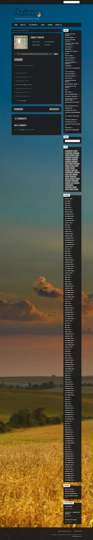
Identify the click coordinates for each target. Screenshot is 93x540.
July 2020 (67, 349)
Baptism (75, 151)
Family (70, 163)
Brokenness (76, 153)
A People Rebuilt (69, 37)
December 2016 (69, 436)
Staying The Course (70, 519)
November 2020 (69, 340)
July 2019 (67, 373)
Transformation (69, 185)
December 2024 (69, 238)
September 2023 (69, 270)
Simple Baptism (19, 109)
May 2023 (67, 279)
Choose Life (68, 47)
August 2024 (68, 246)
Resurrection (75, 180)
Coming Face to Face (71, 51)
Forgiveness (76, 163)
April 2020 (67, 355)
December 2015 (69, 456)
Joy (76, 170)
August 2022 (68, 299)
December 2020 (69, 338)
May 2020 (67, 353)
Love (70, 174)
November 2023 (69, 266)
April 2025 (67, 229)
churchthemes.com (76, 536)
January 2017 (68, 434)
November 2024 (69, 240)
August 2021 (68, 321)
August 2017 (68, 421)
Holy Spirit (68, 170)
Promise (77, 178)
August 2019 (68, 371)
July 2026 (67, 201)
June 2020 (67, 351)
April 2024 (67, 255)
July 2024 (67, 249)
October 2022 (69, 294)
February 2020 (69, 360)
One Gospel (68, 92)
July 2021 (67, 323)
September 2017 (69, 419)
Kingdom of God (69, 172)
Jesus (73, 170)
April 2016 (67, 449)
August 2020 (68, 347)
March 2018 (68, 406)
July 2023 (67, 275)
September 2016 (69, 443)
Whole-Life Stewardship (72, 129)
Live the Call (68, 78)
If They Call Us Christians (72, 68)
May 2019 (67, 377)
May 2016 (67, 447)
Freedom (67, 165)
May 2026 (67, 205)
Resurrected (68, 108)
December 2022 (69, 290)
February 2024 (69, 260)
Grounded (68, 66)
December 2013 (69, 473)
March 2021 (68, 331)
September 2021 (69, 318)
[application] (36, 54)
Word (67, 189)
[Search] (80, 2)
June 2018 (67, 399)
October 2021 (69, 316)
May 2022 (67, 301)
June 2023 (67, 277)
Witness (74, 187)
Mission (67, 176)
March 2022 (68, 305)
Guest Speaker (69, 489)
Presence (72, 178)
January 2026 (68, 212)
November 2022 (69, 292)
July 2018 (67, 397)
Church (77, 155)
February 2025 (69, 233)
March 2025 (68, 231)
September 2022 (69, 297)
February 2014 (69, 469)
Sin (72, 183)
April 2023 (67, 281)
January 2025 (68, 236)
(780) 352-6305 (77, 531)
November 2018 (69, 390)
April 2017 (67, 427)
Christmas (68, 49)
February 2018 (69, 408)
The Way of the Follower (72, 124)
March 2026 (68, 209)
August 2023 (68, 273)
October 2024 (69, 242)
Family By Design (69, 58)
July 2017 (67, 423)
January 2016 (68, 454)
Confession (74, 159)
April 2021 (67, 329)
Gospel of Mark (35, 45)
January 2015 (68, 467)
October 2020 (69, 342)
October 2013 (69, 477)
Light (67, 174)
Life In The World (70, 76)
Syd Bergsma (68, 506)
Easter (67, 53)
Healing (67, 168)
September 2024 (69, 244)
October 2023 (69, 268)
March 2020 (68, 358)
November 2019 (69, 364)
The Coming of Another (72, 116)
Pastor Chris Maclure (71, 495)
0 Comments (47, 45)
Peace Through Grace (71, 94)
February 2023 (69, 286)
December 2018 (69, 388)
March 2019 (68, 382)
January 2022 (68, 310)
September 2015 (69, 462)
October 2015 (69, 460)
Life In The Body (69, 71)
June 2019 (67, 375)
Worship (76, 189)
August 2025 (68, 222)
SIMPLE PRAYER (25, 30)
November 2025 (69, 216)
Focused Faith (23, 100)
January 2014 (68, 471)
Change (72, 155)
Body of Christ (69, 153)
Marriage (75, 174)
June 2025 (67, 225)
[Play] (16, 54)
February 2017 (69, 432)
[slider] (56, 54)
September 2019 (69, 369)
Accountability (69, 151)
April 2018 (67, 403)
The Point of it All (70, 122)
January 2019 (68, 386)
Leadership (76, 172)
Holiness (72, 168)
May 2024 (67, 253)
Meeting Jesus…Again (71, 84)
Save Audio (19, 59)
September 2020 (69, 345)
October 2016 (69, 440)
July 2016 (67, 445)
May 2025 (67, 227)
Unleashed (68, 127)
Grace (76, 165)
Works (71, 189)
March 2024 (68, 257)
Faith (67, 163)
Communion (75, 157)
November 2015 (69, 458)
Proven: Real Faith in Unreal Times (71, 99)
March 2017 (68, 430)
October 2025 (69, 218)
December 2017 (69, 412)
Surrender (76, 183)
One (66, 90)
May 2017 (67, 425)
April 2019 (67, 379)
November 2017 (69, 414)
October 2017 (69, 416)
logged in (23, 129)
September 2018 (69, 395)
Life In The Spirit (69, 74)
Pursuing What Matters (72, 102)
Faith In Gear (68, 55)
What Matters (68, 187)
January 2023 (68, 288)
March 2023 (68, 284)
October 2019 (69, 366)
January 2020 (68, 362)
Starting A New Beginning (72, 112)
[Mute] (53, 54)
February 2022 (69, 307)
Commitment (68, 157)
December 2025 (69, 214)
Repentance (68, 180)
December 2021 (69, 312)
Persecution (73, 176)
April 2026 (67, 207)
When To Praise (53, 109)
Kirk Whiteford (69, 491)
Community (68, 159)
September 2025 (69, 220)
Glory (72, 165)
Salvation (68, 183)
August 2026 (68, 198)
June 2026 (67, 203)
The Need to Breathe (71, 119)
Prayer (67, 178)
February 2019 (69, 384)
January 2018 (68, 410)
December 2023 (69, 264)
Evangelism (74, 161)
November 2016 (69, 438)
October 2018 (69, 392)
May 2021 (67, 327)
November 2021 (69, 314)
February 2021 (69, 334)
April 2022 (67, 303)
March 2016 (68, 451)
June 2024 (67, 251)
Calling (67, 155)
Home (14, 30)
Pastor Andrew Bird (49, 41)
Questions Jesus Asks (71, 106)
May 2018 (67, 401)
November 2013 (69, 475)
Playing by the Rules (71, 96)
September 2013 (69, 480)
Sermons (19, 30)
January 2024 (68, 262)
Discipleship (68, 161)
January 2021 (68, 336)
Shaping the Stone (70, 110)
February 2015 (69, 464)
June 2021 (67, 325)
